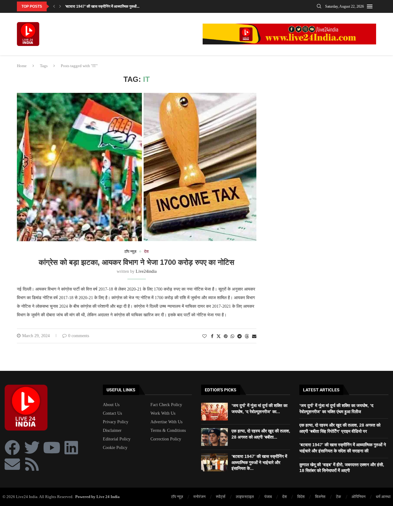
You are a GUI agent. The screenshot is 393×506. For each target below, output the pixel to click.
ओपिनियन (358, 496)
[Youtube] (51, 447)
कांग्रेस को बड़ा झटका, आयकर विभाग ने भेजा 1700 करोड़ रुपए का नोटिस (136, 262)
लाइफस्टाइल (245, 496)
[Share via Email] (254, 336)
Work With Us (162, 413)
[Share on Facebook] (212, 336)
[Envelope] (12, 464)
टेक (338, 496)
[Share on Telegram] (239, 336)
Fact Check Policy (166, 405)
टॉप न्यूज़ (177, 496)
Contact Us (112, 413)
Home (22, 65)
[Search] (319, 6)
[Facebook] (12, 447)
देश (284, 496)
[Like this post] (204, 336)
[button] (54, 6)
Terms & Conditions (168, 430)
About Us (111, 405)
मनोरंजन (199, 496)
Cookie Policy (115, 448)
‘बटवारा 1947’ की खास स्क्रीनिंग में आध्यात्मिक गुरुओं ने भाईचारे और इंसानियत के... (259, 462)
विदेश (301, 496)
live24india (146, 271)
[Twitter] (32, 447)
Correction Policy (165, 439)
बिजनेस (320, 496)
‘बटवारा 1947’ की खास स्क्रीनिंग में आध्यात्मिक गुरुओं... (102, 6)
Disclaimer (112, 430)
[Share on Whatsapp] (232, 336)
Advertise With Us (166, 422)
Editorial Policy (116, 439)
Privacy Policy (115, 422)
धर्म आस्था (383, 496)
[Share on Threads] (247, 336)
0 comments (78, 335)
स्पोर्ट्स (220, 496)
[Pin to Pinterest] (226, 336)
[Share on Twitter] (218, 336)
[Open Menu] (369, 6)
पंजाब (268, 496)
